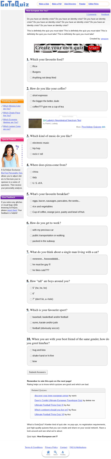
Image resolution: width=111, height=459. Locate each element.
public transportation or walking (48, 235)
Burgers (36, 72)
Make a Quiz (44, 4)
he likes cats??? (40, 270)
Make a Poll (56, 4)
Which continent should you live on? (51, 410)
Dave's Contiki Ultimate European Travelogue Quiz (58, 400)
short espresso (40, 95)
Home (48, 454)
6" (33, 293)
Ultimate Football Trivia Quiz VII (49, 414)
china (35, 172)
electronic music (40, 143)
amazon (104, 38)
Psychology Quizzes (91, 127)
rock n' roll (37, 154)
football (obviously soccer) (45, 328)
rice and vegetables (42, 206)
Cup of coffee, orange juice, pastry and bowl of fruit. (58, 212)
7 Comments (91, 14)
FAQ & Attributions (78, 447)
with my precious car (42, 230)
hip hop (36, 148)
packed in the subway (43, 241)
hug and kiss (39, 350)
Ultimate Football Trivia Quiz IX (49, 405)
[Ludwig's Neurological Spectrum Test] (35, 123)
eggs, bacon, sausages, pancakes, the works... (56, 201)
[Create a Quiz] (68, 48)
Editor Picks (94, 4)
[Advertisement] (12, 52)
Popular (82, 4)
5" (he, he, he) (39, 288)
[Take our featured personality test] (12, 155)
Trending (62, 454)
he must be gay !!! (41, 264)
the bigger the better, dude (45, 101)
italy (34, 177)
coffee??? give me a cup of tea (48, 106)
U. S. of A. (37, 183)
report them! (12, 210)
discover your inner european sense (51, 395)
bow (34, 361)
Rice (34, 66)
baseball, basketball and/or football (50, 317)
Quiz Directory (70, 4)
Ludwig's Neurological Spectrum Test (63, 120)
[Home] (15, 4)
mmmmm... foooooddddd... (46, 259)
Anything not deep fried (44, 77)
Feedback (105, 14)
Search (55, 454)
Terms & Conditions (34, 447)
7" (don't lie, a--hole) (42, 299)
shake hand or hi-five (43, 355)
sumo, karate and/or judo (45, 322)
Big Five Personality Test (11, 173)
